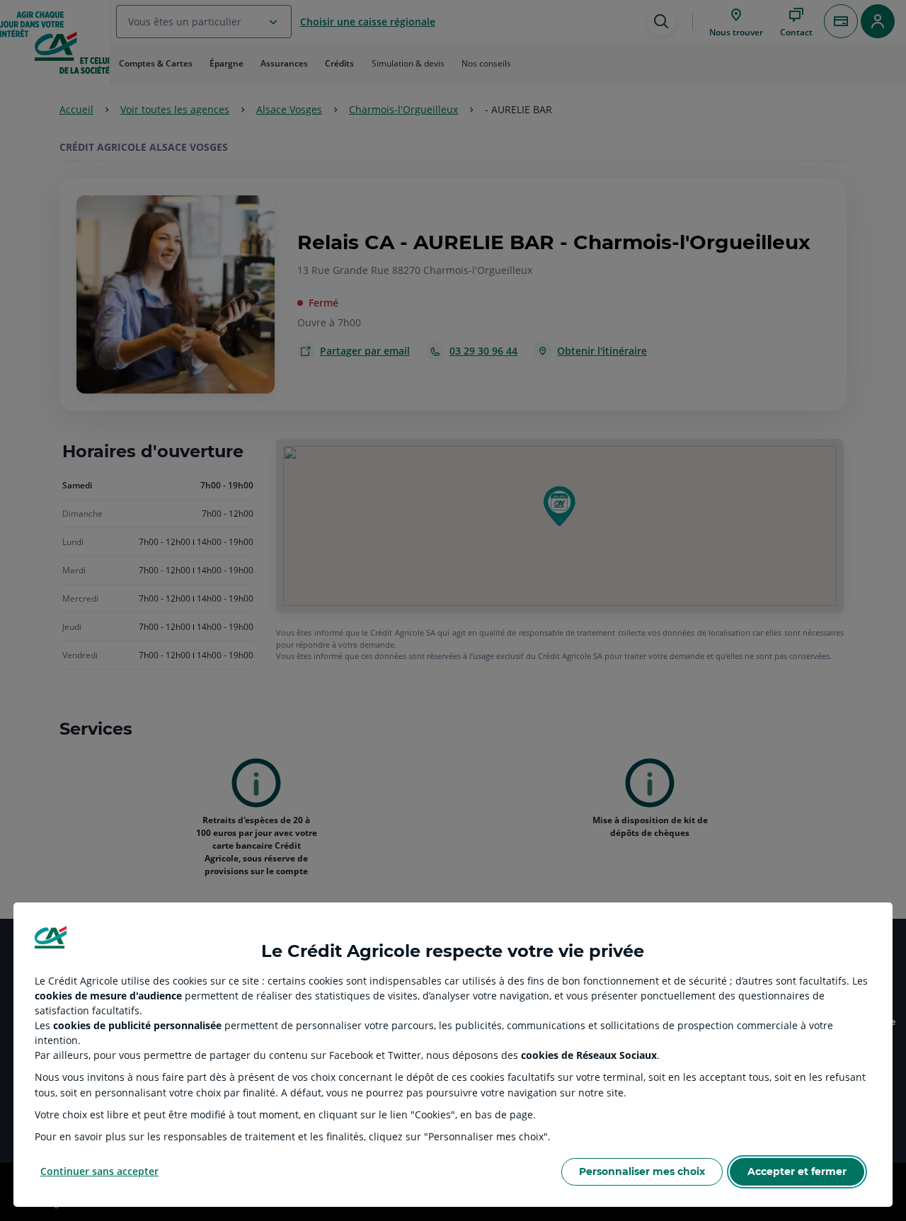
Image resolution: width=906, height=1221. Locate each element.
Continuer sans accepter (99, 1171)
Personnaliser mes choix (642, 1171)
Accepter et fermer (797, 1171)
